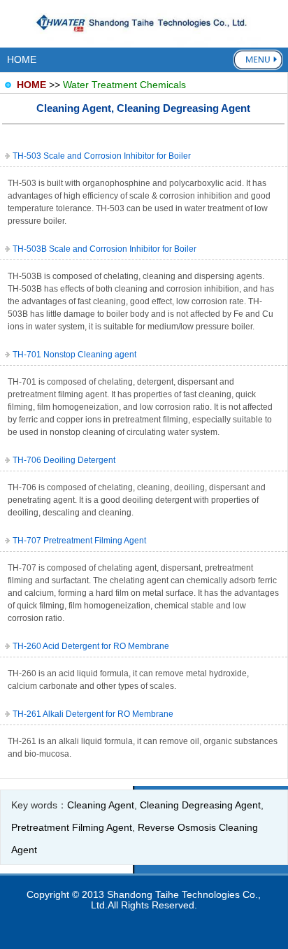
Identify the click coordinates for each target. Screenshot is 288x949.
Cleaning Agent (100, 805)
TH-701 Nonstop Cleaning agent (74, 354)
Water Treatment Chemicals (124, 84)
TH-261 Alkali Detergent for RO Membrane (93, 714)
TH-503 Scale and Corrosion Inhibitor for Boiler (102, 156)
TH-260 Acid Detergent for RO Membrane (91, 646)
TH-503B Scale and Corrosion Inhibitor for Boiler (104, 249)
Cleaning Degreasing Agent (200, 805)
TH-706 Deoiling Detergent (64, 460)
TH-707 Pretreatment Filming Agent (79, 540)
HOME (21, 59)
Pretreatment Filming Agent (71, 827)
